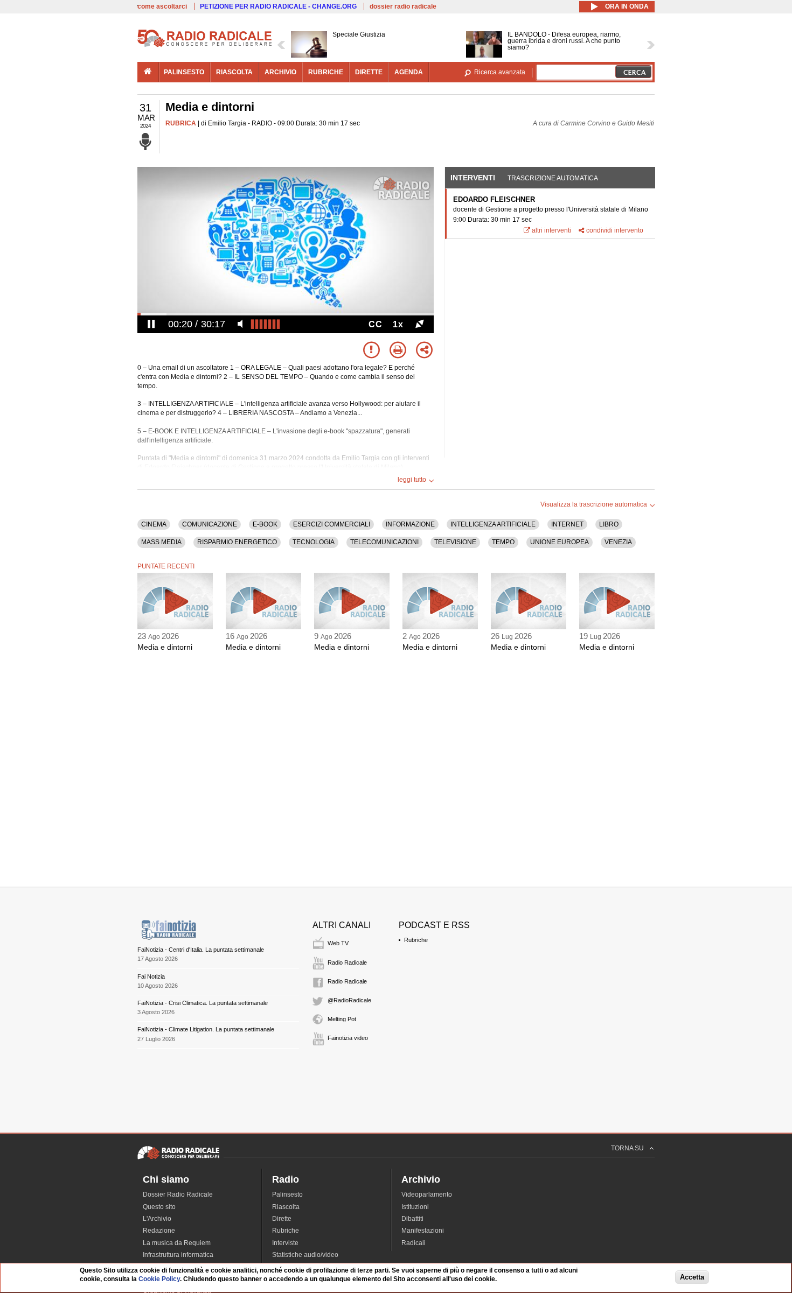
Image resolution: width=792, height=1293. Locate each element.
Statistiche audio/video (305, 1255)
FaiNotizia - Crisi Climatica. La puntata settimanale (202, 1003)
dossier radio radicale (403, 6)
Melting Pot (342, 1019)
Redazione (159, 1230)
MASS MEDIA (161, 542)
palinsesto (184, 72)
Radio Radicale (347, 962)
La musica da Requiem (177, 1243)
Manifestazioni (422, 1230)
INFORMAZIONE (410, 524)
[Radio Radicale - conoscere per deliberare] (178, 1159)
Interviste (285, 1243)
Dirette (281, 1218)
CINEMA (153, 524)
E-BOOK (265, 524)
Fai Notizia (151, 976)
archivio (280, 72)
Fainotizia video (348, 1038)
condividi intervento (614, 230)
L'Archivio (157, 1218)
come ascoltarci (162, 6)
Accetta (692, 1278)
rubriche (325, 72)
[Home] (204, 45)
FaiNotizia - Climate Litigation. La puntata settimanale (205, 1029)
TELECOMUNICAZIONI (384, 542)
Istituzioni (415, 1207)
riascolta (234, 72)
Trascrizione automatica (553, 178)
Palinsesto (287, 1194)
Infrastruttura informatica (178, 1255)
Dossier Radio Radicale (178, 1194)
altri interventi (551, 230)
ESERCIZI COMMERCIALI (331, 524)
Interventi (472, 177)
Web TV (338, 943)
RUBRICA (180, 123)
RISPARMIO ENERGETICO (237, 542)
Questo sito (159, 1207)
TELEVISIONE (455, 542)
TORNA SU (627, 1148)
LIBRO (609, 524)
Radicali (413, 1243)
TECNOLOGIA (314, 542)
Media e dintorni (164, 647)
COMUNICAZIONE (209, 524)
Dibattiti (412, 1218)
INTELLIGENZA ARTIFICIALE (493, 524)
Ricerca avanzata (499, 72)
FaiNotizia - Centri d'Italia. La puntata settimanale (200, 949)
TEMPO (503, 542)
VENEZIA (618, 542)
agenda (408, 72)
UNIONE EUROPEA (559, 542)
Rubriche (416, 940)
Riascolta (286, 1207)
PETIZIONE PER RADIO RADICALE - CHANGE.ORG (278, 6)
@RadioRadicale (349, 1000)
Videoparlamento (426, 1194)
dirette (369, 72)
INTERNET (567, 524)
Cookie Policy (159, 1279)
